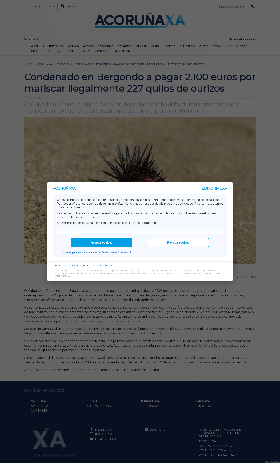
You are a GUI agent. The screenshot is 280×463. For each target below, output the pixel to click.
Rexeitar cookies (178, 242)
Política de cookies (67, 265)
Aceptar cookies (101, 242)
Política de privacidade (97, 265)
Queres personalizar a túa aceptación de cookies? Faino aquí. (97, 252)
